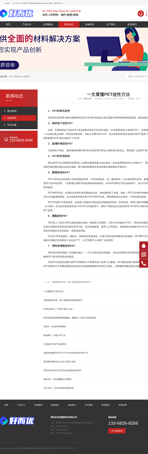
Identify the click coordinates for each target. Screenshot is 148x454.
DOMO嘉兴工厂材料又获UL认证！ (59, 309)
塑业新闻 (11, 111)
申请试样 (123, 405)
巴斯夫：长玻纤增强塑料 (54, 326)
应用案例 (48, 24)
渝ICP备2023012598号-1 (64, 448)
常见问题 (11, 125)
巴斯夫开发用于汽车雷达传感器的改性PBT (62, 370)
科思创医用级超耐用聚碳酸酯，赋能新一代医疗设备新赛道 (69, 318)
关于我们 (111, 24)
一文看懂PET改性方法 (53, 291)
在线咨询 (118, 431)
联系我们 (132, 24)
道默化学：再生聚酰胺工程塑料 (57, 379)
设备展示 (90, 24)
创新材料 (26, 77)
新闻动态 (69, 24)
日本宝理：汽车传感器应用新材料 (58, 388)
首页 (8, 24)
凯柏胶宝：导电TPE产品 (54, 335)
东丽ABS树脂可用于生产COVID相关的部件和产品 (65, 353)
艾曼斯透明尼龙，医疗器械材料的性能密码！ (72, 282)
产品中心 (27, 24)
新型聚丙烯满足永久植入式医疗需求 (59, 361)
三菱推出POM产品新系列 (54, 344)
